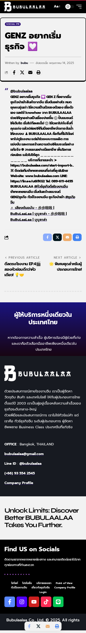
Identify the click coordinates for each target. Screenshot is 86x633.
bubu (24, 63)
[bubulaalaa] (24, 6)
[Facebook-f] (9, 602)
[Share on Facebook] (14, 72)
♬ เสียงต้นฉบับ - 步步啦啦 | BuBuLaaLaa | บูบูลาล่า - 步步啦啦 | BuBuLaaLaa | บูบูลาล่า (38, 213)
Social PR (12, 24)
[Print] (38, 72)
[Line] (58, 602)
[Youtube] (34, 602)
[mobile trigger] (78, 6)
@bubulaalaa (21, 91)
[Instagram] (22, 602)
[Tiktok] (46, 602)
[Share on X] (22, 72)
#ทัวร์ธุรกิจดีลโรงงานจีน (51, 186)
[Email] (30, 72)
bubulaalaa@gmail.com (24, 454)
